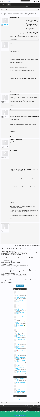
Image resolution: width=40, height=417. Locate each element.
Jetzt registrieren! (20, 285)
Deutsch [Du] (2, 405)
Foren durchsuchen (4, 6)
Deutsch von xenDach (21, 408)
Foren (9, 4)
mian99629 (18, 302)
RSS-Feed (34, 405)
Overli (17, 304)
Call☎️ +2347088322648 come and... (20, 351)
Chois (17, 292)
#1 (38, 39)
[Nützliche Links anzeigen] (38, 9)
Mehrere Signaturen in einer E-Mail (8, 273)
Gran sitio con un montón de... (20, 304)
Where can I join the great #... (20, 316)
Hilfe (23, 405)
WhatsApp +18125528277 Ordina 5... (20, 291)
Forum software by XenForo (8, 408)
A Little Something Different (20, 309)
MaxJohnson (18, 310)
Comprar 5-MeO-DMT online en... (21, 294)
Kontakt (21, 405)
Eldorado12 (18, 314)
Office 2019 (15, 398)
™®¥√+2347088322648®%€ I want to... (20, 340)
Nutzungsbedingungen (30, 407)
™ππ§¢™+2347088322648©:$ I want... (20, 368)
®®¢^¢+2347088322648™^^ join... (20, 336)
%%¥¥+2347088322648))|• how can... (21, 329)
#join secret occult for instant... (20, 357)
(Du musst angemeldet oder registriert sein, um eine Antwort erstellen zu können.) (27, 245)
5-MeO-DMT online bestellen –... (21, 297)
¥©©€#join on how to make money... (20, 347)
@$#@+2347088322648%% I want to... (20, 313)
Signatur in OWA (35, 100)
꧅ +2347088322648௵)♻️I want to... (20, 322)
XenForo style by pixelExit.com (30, 408)
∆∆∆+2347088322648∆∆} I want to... (20, 364)
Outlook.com (16, 399)
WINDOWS (6, 1)
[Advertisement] (18, 25)
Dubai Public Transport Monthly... (19, 301)
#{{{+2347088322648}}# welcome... (19, 343)
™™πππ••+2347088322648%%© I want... (21, 372)
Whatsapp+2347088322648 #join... (20, 354)
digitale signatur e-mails (6, 277)
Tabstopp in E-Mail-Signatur (6, 264)
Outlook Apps (24, 399)
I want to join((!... (18, 332)
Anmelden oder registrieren (25, 0)
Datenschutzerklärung (37, 407)
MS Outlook (20, 399)
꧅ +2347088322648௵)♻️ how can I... (20, 326)
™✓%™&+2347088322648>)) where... (20, 361)
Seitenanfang (31, 405)
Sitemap (38, 405)
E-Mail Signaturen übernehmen (7, 260)
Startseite (3, 4)
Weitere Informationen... (22, 415)
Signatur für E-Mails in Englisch (7, 268)
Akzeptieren (16, 415)
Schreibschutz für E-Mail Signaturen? (8, 251)
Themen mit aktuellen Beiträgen (12, 6)
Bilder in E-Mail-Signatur (5, 256)
